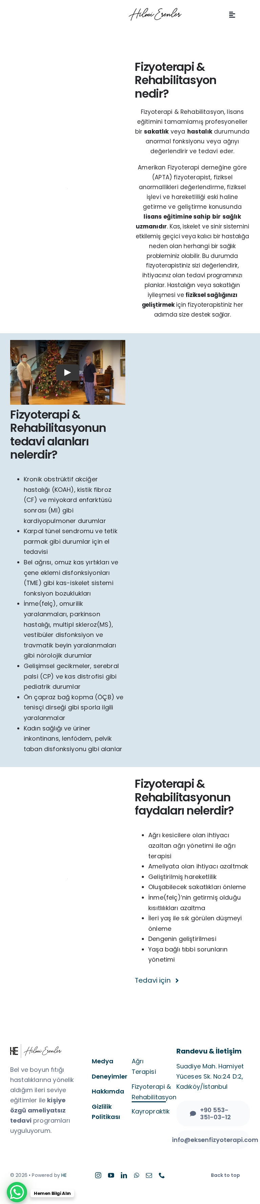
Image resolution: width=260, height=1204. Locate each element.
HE (64, 1175)
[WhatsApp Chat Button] (17, 1192)
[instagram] (98, 1175)
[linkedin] (124, 1175)
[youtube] (111, 1175)
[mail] (149, 1175)
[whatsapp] (136, 1175)
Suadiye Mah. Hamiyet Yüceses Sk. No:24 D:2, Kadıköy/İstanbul (210, 1076)
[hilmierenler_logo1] (155, 11)
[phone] (162, 1175)
